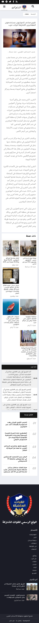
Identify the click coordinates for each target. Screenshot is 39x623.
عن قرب (33, 559)
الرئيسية (33, 14)
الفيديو (34, 573)
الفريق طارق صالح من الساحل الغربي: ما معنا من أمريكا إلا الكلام (15, 448)
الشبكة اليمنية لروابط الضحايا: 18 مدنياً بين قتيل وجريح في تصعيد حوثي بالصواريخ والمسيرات (28, 352)
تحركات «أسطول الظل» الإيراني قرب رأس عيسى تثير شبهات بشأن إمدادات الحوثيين (11, 320)
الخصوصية (26, 621)
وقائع (34, 556)
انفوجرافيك (32, 535)
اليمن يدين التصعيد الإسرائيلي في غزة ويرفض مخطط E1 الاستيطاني (15, 459)
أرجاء (34, 567)
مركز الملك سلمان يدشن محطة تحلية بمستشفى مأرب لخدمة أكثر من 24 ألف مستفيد (15, 470)
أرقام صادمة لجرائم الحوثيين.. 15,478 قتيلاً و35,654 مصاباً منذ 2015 (11, 260)
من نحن (11, 621)
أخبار (35, 537)
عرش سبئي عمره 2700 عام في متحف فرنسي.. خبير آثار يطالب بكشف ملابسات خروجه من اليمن (11, 289)
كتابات (34, 564)
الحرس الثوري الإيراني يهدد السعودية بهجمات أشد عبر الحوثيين (16, 425)
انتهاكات (33, 543)
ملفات (27, 14)
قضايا (34, 570)
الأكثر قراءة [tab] (28, 415)
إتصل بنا (18, 621)
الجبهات (33, 549)
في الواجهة (32, 546)
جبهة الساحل (32, 540)
